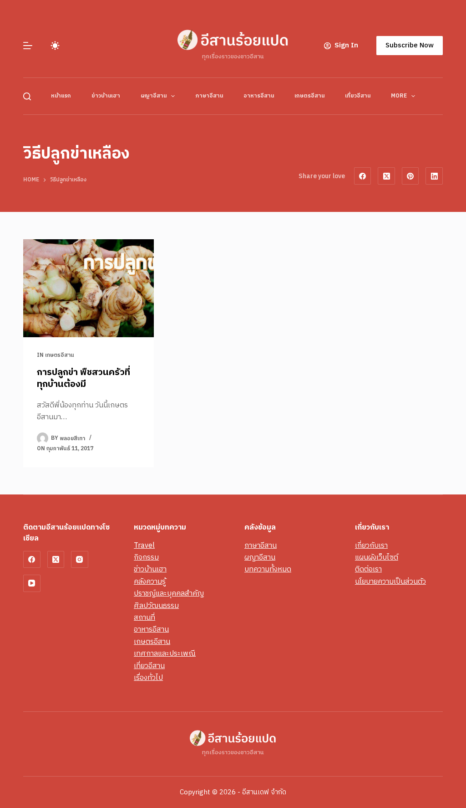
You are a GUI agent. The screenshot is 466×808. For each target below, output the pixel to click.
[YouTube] (32, 583)
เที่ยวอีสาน (357, 96)
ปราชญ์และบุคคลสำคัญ (169, 593)
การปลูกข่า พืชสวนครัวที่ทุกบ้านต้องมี (83, 378)
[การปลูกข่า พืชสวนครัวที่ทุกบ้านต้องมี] (88, 288)
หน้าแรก (61, 96)
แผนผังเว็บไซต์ (376, 557)
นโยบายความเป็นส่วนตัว (390, 582)
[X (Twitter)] (386, 176)
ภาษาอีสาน (209, 96)
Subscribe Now (409, 45)
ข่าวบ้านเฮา (105, 96)
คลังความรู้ (150, 582)
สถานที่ (144, 618)
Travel (144, 546)
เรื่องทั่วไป (148, 678)
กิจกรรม (146, 557)
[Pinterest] (410, 176)
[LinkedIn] (434, 176)
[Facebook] (362, 176)
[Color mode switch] (55, 45)
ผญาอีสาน (154, 96)
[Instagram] (79, 559)
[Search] (27, 96)
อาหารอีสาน (258, 96)
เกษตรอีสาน (309, 96)
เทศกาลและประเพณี (165, 654)
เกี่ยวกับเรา (371, 546)
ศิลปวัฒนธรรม (156, 606)
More (399, 96)
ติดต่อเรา (368, 569)
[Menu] (27, 45)
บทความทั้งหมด (267, 569)
